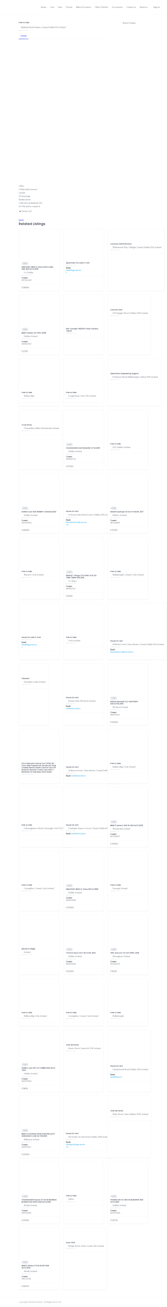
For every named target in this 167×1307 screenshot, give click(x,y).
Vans (60, 7)
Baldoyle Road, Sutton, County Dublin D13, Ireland (43, 27)
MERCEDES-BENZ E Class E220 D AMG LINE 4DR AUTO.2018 (37, 268)
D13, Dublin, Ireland (121, 447)
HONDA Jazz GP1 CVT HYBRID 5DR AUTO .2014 (38, 1069)
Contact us (131, 7)
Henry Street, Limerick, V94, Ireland (84, 1048)
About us (143, 7)
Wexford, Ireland (120, 707)
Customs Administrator (121, 244)
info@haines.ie (116, 1077)
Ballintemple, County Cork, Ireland (128, 574)
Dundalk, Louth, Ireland (34, 682)
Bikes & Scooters (83, 7)
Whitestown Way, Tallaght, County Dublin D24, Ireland (137, 247)
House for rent (72, 511)
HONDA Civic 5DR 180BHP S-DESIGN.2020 (39, 512)
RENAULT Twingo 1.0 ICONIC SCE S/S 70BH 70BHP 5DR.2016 (81, 576)
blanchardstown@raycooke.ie (121, 652)
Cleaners (26, 678)
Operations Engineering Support (124, 373)
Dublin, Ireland (30, 336)
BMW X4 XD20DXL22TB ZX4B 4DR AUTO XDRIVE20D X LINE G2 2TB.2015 (38, 1135)
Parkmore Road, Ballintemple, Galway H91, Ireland (135, 377)
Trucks (69, 7)
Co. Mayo (72, 581)
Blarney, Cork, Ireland (34, 574)
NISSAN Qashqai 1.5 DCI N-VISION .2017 (126, 512)
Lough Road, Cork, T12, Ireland (82, 396)
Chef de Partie (72, 1045)
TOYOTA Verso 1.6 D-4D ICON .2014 (81, 953)
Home (43, 7)
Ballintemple (118, 1016)
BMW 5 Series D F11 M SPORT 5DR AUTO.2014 (35, 1266)
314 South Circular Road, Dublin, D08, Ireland (88, 1137)
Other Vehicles (101, 7)
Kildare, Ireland (120, 515)
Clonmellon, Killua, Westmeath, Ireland (41, 428)
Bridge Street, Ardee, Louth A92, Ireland (86, 1246)
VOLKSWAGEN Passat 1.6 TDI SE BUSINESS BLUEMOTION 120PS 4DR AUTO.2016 (39, 1201)
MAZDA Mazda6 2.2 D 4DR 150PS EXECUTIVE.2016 (124, 702)
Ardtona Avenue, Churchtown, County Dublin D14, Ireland (94, 770)
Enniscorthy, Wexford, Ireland (81, 701)
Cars (52, 7)
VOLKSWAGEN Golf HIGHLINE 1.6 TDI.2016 (83, 448)
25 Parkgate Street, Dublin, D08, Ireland (130, 313)
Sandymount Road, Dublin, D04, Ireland (130, 1069)
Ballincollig (29, 396)
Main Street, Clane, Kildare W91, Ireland (130, 1114)
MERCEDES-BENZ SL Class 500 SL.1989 (82, 889)
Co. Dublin (28, 272)
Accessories (117, 7)
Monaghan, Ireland (121, 956)
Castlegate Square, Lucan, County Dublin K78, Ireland (92, 828)
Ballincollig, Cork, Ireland (124, 767)
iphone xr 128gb (28, 949)
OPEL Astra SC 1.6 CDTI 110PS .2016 (124, 953)
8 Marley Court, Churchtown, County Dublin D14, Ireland (138, 644)
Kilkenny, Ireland (31, 1139)
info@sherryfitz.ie (73, 708)
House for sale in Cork (31, 637)
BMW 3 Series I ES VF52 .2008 (34, 333)
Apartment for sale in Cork (78, 263)
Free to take (27, 392)
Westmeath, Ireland (121, 829)
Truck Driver (27, 425)
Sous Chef (70, 1242)
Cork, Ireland (74, 640)
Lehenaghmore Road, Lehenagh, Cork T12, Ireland (46, 828)
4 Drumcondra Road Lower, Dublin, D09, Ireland (90, 515)
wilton (71, 1199)
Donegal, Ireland (120, 888)
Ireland (27, 952)
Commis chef (116, 310)
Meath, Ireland (30, 1205)
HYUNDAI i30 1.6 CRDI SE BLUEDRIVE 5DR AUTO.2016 (126, 1201)
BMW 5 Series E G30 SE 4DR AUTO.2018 (126, 825)
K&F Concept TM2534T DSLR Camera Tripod (82, 330)
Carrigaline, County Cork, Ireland (39, 888)
